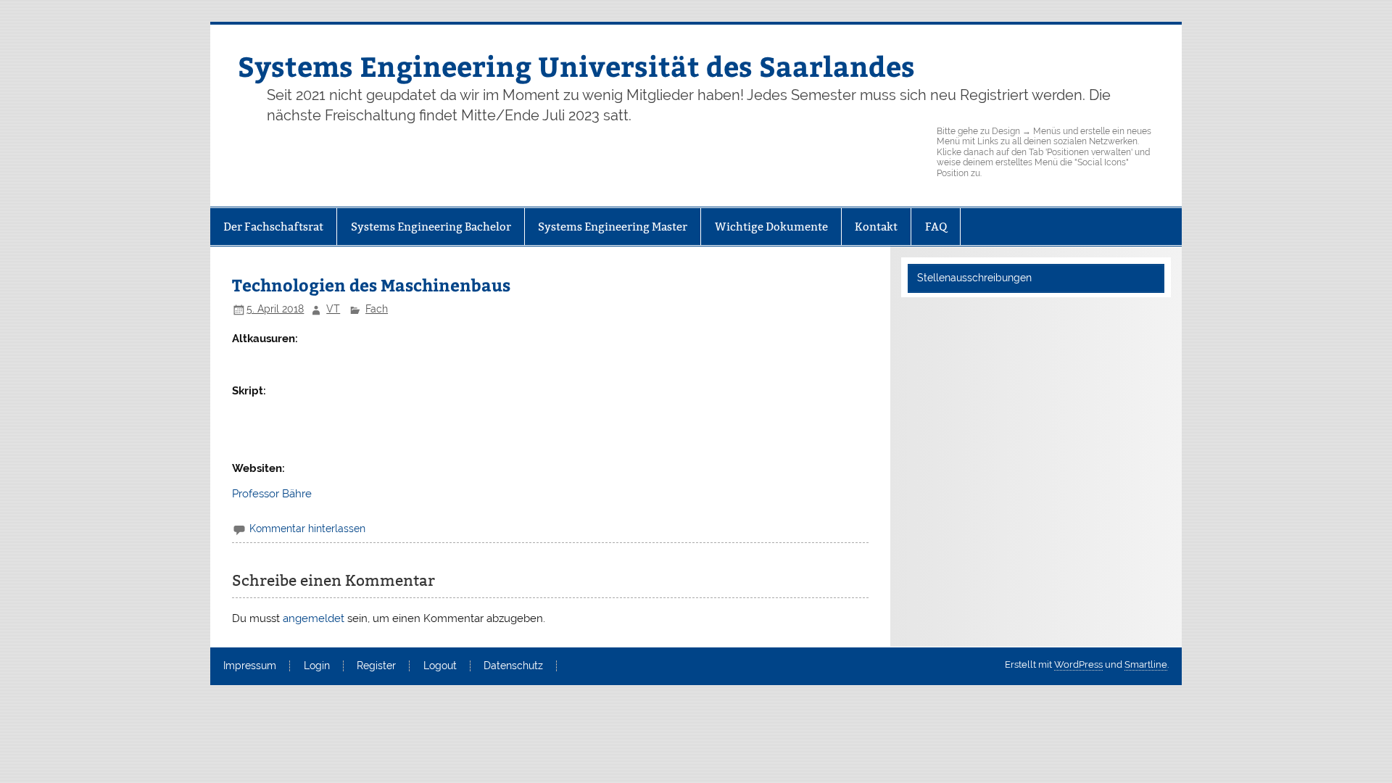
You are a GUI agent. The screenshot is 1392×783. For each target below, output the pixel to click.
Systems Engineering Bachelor (431, 226)
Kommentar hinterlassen (307, 528)
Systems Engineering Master (612, 226)
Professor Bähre (272, 493)
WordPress (1078, 664)
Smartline (1145, 664)
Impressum (249, 666)
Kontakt (876, 226)
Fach (376, 309)
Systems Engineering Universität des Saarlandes (576, 65)
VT (333, 309)
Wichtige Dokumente (771, 226)
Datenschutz (513, 666)
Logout (440, 666)
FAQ (936, 226)
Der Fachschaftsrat (273, 226)
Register (376, 666)
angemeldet (313, 618)
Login (317, 666)
